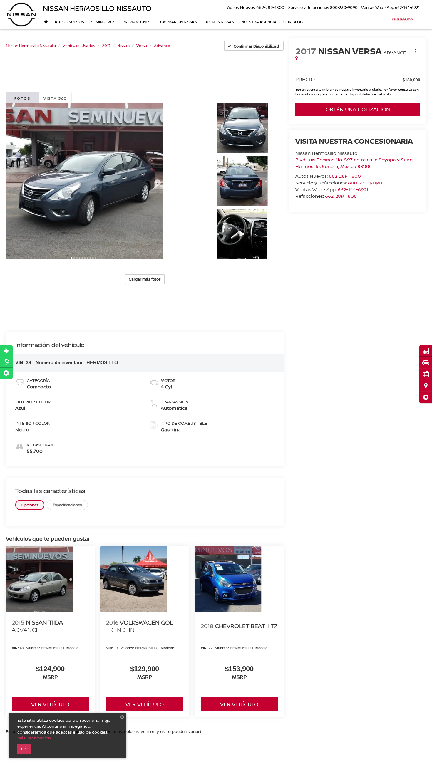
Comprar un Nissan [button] (177, 21)
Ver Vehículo (50, 704)
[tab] (29, 505)
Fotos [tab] (22, 98)
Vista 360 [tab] (55, 98)
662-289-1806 (341, 196)
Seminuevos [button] (103, 21)
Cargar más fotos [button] (145, 279)
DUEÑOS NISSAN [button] (219, 21)
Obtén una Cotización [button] (358, 109)
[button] (425, 397)
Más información (34, 738)
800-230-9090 (365, 182)
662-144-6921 (353, 189)
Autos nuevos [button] (69, 21)
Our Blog (293, 21)
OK (24, 748)
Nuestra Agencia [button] (258, 21)
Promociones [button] (136, 21)
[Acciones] (415, 51)
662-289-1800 (345, 176)
